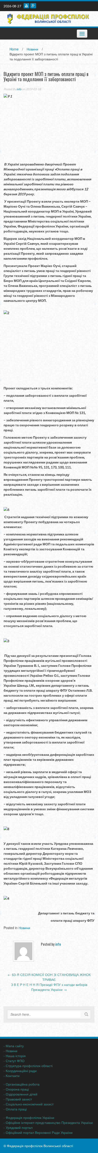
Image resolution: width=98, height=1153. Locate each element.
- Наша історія (15, 1055)
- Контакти (12, 1075)
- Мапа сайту (14, 1045)
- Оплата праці (15, 1109)
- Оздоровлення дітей (20, 1094)
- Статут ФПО (14, 1060)
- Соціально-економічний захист (29, 1104)
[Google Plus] (33, 5)
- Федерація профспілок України (29, 1117)
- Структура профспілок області (28, 1065)
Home (14, 49)
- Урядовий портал (18, 1127)
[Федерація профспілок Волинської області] (47, 18)
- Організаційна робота (21, 1084)
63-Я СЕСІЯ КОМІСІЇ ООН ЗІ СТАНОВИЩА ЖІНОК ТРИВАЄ (49, 977)
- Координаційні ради (20, 1070)
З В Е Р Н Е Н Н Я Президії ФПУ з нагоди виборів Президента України (49, 987)
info (18, 89)
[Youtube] (26, 5)
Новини (32, 49)
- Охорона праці (16, 1089)
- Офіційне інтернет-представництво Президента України (48, 1122)
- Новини (10, 1050)
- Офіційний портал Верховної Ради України (38, 1132)
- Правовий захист (18, 1099)
